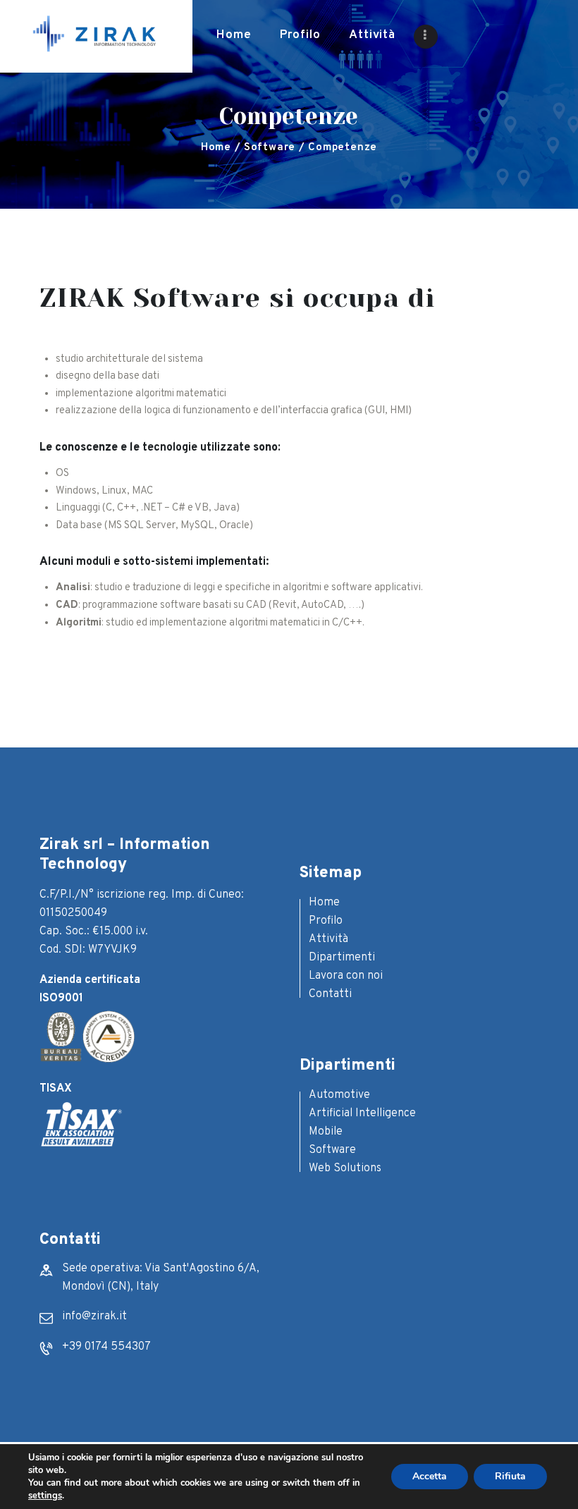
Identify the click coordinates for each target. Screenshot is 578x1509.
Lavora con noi (346, 976)
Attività (328, 939)
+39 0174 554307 (106, 1347)
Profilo (326, 921)
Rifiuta (510, 1476)
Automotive (339, 1095)
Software (269, 147)
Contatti (330, 994)
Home (216, 147)
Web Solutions (345, 1168)
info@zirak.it (94, 1316)
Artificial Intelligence (362, 1113)
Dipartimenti (342, 958)
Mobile (326, 1132)
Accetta (429, 1476)
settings (45, 1495)
